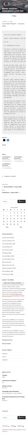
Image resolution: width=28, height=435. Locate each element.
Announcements (6, 237)
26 (24, 221)
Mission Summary (7, 265)
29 (10, 224)
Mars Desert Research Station (12, 10)
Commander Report (7, 244)
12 (24, 215)
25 (21, 221)
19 (24, 218)
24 (17, 221)
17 (17, 218)
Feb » (21, 227)
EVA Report (5, 253)
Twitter (4, 356)
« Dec (7, 227)
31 (17, 224)
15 (10, 218)
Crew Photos (5, 250)
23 (14, 221)
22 (10, 221)
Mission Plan (5, 262)
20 (3, 221)
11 (21, 215)
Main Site (5, 431)
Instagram (5, 359)
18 (21, 218)
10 (17, 215)
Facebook (4, 353)
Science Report (6, 271)
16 (14, 218)
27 (3, 224)
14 (7, 218)
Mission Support (6, 343)
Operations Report (7, 268)
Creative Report (6, 247)
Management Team (7, 339)
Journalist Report (10, 176)
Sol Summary (5, 274)
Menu (14, 16)
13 (3, 218)
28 (7, 224)
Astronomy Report (7, 240)
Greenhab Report (6, 256)
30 (14, 224)
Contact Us (5, 411)
